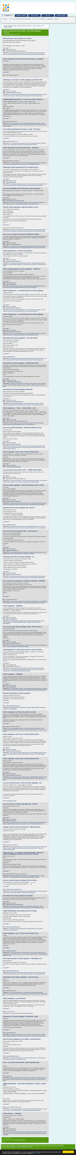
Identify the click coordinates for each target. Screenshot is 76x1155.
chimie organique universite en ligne (16, 846)
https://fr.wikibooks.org (11, 284)
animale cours (21, 15)
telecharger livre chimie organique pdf (17, 52)
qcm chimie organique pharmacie (16, 1108)
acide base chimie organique (35, 285)
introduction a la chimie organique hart (17, 383)
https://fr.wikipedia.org (11, 686)
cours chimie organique (23, 646)
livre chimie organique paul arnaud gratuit (30, 162)
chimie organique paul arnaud (32, 334)
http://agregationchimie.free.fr (13, 705)
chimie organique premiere (19, 622)
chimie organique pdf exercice (22, 203)
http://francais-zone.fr (11, 524)
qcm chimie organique (41, 1057)
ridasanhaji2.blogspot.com (12, 550)
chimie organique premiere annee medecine (37, 822)
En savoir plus (37, 1153)
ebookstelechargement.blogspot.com (14, 401)
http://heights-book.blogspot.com (13, 92)
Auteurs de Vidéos (25, 19)
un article (42, 19)
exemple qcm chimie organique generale (17, 601)
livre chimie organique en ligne (37, 404)
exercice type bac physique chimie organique (28, 527)
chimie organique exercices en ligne (16, 123)
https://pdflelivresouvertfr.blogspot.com (15, 200)
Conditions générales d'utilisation (25, 1145)
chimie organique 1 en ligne (15, 422)
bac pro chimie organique (41, 527)
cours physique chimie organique (37, 504)
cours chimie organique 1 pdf (16, 162)
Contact (56, 19)
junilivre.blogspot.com (11, 182)
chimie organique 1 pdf (30, 424)
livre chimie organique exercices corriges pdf (30, 953)
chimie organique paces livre (25, 823)
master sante (61, 15)
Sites (17, 19)
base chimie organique (18, 287)
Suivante (18, 1139)
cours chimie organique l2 (16, 1110)
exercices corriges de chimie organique (28, 124)
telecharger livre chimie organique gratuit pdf (35, 52)
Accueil (5, 19)
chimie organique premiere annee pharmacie (28, 729)
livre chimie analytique (34, 481)
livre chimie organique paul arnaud (30, 144)
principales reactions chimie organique (32, 728)
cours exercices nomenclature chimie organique (20, 670)
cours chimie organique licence (16, 992)
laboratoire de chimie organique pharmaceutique (36, 689)
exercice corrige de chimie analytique (22, 481)
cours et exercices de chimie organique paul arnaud (20, 262)
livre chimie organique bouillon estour (16, 1057)
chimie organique (13, 708)
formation (8, 15)
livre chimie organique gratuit (39, 231)
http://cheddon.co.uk (10, 356)
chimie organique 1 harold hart (27, 422)
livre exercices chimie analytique (16, 480)
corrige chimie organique (16, 892)
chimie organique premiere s (34, 620)
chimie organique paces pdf (34, 203)
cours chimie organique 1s (34, 875)
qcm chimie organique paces (30, 1057)
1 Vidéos (11, 34)
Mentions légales (10, 1145)
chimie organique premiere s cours (18, 620)
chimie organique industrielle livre (17, 403)
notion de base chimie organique (38, 1035)
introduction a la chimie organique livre (24, 384)
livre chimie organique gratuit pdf (27, 54)
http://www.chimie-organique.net (13, 261)
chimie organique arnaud (12, 646)
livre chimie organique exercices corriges (32, 123)
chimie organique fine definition (17, 602)
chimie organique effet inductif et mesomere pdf (18, 576)
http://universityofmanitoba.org (13, 926)
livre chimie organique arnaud (22, 504)
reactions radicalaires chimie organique (18, 707)
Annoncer (50, 19)
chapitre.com (9, 1076)
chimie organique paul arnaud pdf (16, 144)
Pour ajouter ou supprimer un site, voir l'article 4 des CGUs (17, 1147)
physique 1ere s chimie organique (17, 526)
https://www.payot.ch (11, 1032)
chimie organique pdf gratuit (33, 164)
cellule (47, 15)
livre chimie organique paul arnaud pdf (33, 143)
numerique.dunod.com (11, 800)
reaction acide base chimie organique (19, 285)
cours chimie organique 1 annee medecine (18, 822)
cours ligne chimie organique (15, 953)
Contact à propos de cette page (55, 1145)
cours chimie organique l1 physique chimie (28, 993)
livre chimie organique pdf (39, 54)
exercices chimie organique (15, 264)
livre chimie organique (29, 553)
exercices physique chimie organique (18, 875)
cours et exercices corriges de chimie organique (31, 447)
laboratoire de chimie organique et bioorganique (32, 846)
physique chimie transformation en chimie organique (34, 602)
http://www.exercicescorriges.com (13, 889)
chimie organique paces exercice (9, 203)
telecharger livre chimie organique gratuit (11, 54)
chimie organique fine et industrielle (31, 403)
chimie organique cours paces (28, 753)
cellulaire (34, 15)
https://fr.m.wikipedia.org (11, 619)
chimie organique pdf (13, 929)
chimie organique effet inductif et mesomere (36, 576)
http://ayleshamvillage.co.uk (12, 970)
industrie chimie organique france (18, 689)
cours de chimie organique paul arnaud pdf (17, 143)
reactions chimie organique (33, 707)
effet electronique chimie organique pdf (10, 577)
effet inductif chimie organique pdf (24, 577)
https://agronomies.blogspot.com (13, 574)
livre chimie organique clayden (17, 553)
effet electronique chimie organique (37, 577)
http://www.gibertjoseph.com (12, 1056)
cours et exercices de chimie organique (19, 552)
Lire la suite (6, 48)
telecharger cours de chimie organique (11, 993)
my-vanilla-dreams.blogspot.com (13, 381)
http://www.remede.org (11, 820)
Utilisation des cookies (40, 1145)
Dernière (23, 1139)
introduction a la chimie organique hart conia (32, 383)
